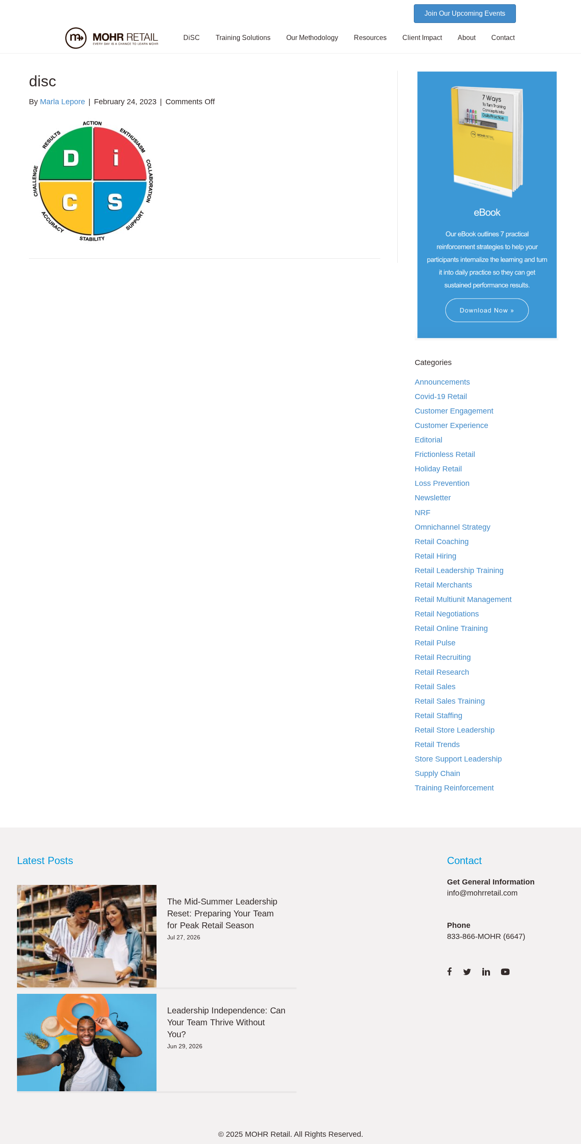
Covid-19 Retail (441, 396)
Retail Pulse (435, 643)
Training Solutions (243, 37)
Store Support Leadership (458, 759)
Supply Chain (437, 773)
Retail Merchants (443, 585)
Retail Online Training (451, 628)
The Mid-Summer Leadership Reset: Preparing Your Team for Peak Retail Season (222, 913)
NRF (422, 512)
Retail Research (442, 672)
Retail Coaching (442, 541)
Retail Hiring (435, 556)
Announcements (442, 382)
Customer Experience (451, 425)
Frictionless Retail (445, 454)
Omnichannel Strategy (452, 527)
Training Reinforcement (454, 788)
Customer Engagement (454, 411)
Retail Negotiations (447, 614)
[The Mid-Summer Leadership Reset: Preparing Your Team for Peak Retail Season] (87, 936)
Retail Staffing (438, 715)
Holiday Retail (438, 469)
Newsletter (433, 498)
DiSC (191, 37)
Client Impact (422, 37)
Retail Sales (435, 686)
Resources (370, 37)
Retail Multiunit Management (463, 599)
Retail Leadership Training (459, 570)
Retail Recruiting (443, 657)
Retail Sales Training (450, 701)
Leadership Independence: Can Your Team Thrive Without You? (226, 1022)
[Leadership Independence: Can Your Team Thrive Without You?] (87, 1042)
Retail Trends (437, 744)
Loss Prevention (442, 483)
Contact (503, 37)
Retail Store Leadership (455, 730)
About (467, 37)
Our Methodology (312, 37)
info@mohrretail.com (482, 893)
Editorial (428, 440)
